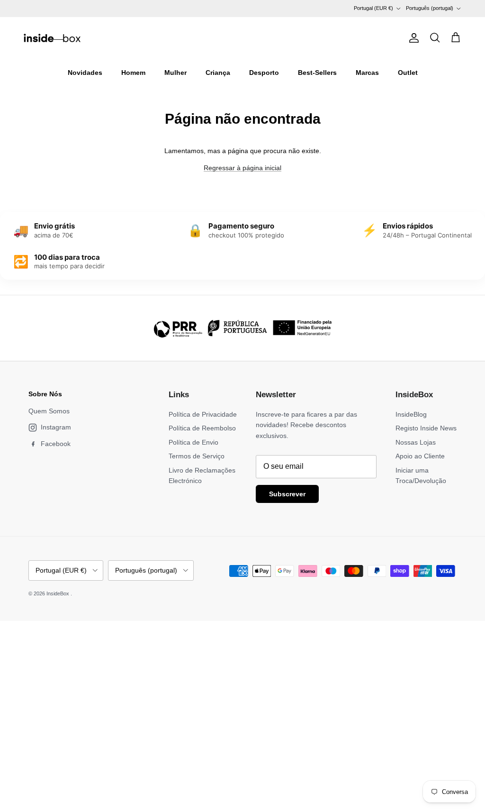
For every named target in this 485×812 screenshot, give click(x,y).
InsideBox (58, 593)
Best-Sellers (317, 72)
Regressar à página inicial (242, 168)
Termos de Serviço (197, 456)
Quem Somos (49, 411)
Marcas (367, 72)
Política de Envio (193, 442)
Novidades (85, 72)
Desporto (264, 72)
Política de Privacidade (203, 414)
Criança (218, 72)
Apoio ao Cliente (420, 456)
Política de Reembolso (202, 428)
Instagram (56, 427)
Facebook (56, 443)
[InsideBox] (52, 38)
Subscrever (287, 494)
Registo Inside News (426, 428)
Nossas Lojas (415, 442)
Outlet (408, 72)
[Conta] (412, 38)
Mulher (175, 72)
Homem (133, 72)
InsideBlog (411, 414)
